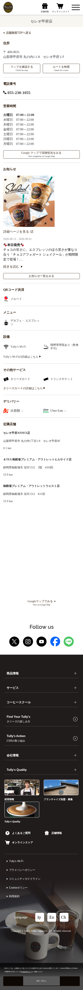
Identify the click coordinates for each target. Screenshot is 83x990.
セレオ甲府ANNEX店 (16, 432)
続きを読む (11, 266)
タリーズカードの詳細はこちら (23, 388)
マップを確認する (21, 68)
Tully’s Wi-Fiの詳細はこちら (21, 356)
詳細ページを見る (16, 231)
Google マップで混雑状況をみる (41, 154)
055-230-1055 (18, 92)
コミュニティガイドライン (24, 878)
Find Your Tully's (18, 719)
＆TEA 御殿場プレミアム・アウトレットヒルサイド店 (37, 459)
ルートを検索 (61, 68)
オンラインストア (22, 842)
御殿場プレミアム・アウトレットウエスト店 (31, 485)
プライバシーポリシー (22, 869)
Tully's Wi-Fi (16, 861)
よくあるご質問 (21, 832)
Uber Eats (57, 410)
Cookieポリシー (18, 887)
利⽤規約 (14, 896)
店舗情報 (56, 832)
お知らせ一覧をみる (41, 275)
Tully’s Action (16, 738)
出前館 (15, 410)
